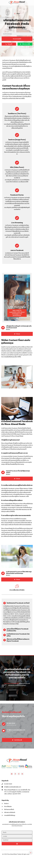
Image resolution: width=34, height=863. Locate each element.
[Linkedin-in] (22, 774)
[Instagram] (18, 774)
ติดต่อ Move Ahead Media (11, 683)
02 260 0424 (11, 723)
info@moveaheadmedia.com (16, 730)
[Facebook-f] (15, 774)
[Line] (11, 774)
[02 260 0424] (3, 724)
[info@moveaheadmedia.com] (3, 730)
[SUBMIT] (17, 843)
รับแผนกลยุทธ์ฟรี (17, 38)
